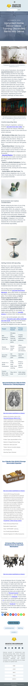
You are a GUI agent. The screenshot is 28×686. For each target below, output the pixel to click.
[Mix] (18, 614)
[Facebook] (2, 614)
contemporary (9, 628)
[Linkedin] (10, 614)
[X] (5, 614)
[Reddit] (8, 614)
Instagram (14, 596)
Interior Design (13, 623)
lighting (20, 628)
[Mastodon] (16, 614)
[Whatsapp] (21, 614)
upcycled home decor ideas (14, 126)
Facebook (12, 604)
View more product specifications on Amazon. (14, 413)
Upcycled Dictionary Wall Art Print (12, 418)
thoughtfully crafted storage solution (13, 520)
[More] (24, 614)
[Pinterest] (13, 614)
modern (14, 632)
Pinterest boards (13, 593)
